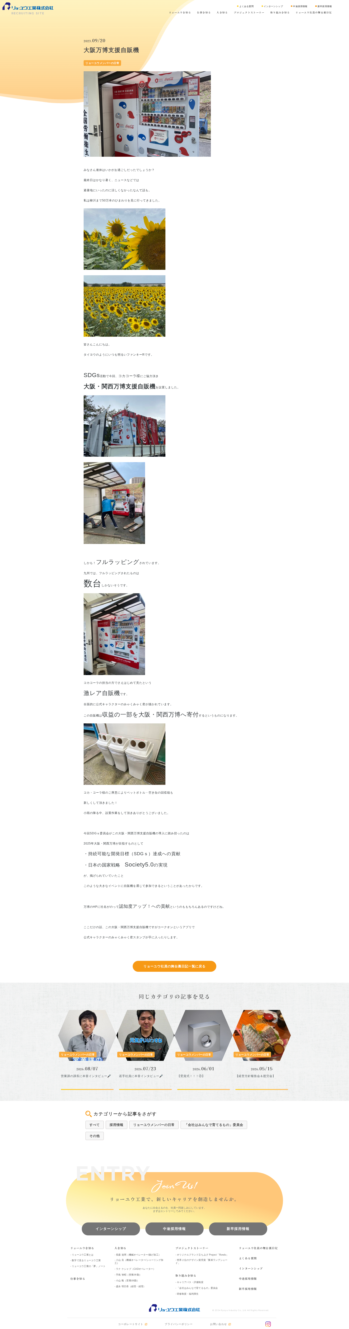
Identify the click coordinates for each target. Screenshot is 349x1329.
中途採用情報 (174, 1229)
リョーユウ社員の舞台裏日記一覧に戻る (174, 966)
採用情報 (116, 1125)
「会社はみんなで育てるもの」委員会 (213, 1125)
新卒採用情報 (238, 1229)
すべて (94, 1125)
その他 (94, 1136)
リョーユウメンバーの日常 (154, 1125)
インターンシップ (111, 1229)
